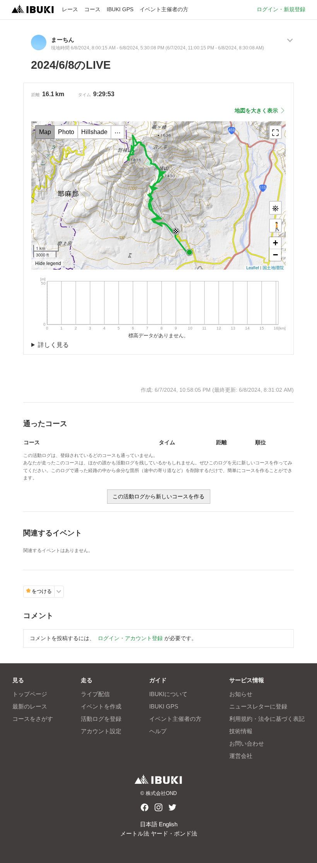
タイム (84, 94)
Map (45, 132)
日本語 (148, 824)
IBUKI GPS (120, 9)
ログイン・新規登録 (281, 9)
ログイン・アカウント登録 (130, 638)
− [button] (275, 255)
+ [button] (275, 243)
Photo (66, 132)
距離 (35, 94)
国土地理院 (273, 267)
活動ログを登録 (101, 718)
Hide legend (48, 263)
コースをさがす (32, 718)
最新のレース (29, 706)
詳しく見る (53, 344)
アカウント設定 (101, 731)
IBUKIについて (168, 694)
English (168, 824)
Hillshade (94, 132)
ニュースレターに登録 (258, 706)
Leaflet (252, 267)
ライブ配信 (95, 694)
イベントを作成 (101, 706)
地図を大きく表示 (256, 110)
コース (92, 9)
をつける (42, 591)
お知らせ (240, 694)
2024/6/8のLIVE (71, 65)
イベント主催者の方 (164, 9)
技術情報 (240, 731)
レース (70, 9)
